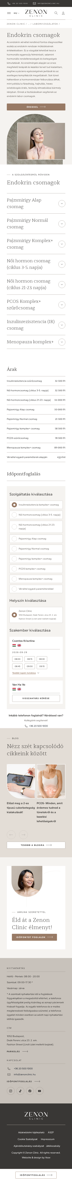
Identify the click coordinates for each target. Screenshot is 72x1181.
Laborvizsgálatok (45, 24)
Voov (47, 1157)
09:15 (42, 666)
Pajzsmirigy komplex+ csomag (35, 558)
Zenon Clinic (36, 13)
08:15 (29, 659)
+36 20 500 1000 (20, 3)
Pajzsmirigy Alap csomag (24, 203)
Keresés (56, 13)
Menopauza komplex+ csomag (35, 578)
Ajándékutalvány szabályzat (29, 1145)
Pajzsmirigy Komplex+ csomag (30, 244)
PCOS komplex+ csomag (32, 568)
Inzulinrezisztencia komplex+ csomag (39, 504)
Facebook (30, 1091)
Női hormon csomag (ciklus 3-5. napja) (28, 264)
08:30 (42, 659)
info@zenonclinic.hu (48, 3)
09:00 (30, 666)
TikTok (20, 1091)
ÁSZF (51, 1132)
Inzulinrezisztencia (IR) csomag (31, 325)
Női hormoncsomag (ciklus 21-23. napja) (37, 526)
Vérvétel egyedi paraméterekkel (36, 588)
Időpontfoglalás (19, 1081)
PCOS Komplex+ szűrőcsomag (24, 304)
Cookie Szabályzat (27, 1139)
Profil (63, 13)
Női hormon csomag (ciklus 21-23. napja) (28, 284)
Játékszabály (53, 1145)
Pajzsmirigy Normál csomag (27, 223)
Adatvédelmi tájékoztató (31, 1132)
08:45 (17, 666)
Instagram (11, 1091)
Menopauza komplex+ (30, 342)
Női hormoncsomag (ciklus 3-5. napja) (39, 514)
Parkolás (13, 1051)
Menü (8, 13)
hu (15, 13)
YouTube (40, 1091)
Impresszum (48, 1139)
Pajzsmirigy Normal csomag (34, 548)
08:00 (17, 659)
